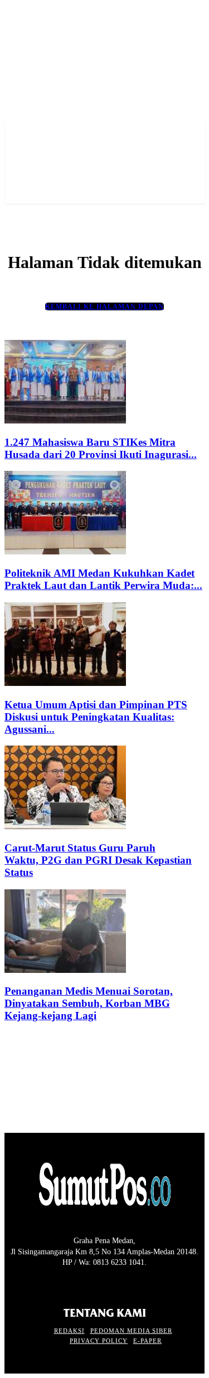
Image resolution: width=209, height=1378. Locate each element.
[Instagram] (31, 1284)
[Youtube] (70, 1284)
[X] (50, 1284)
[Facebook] (11, 1284)
